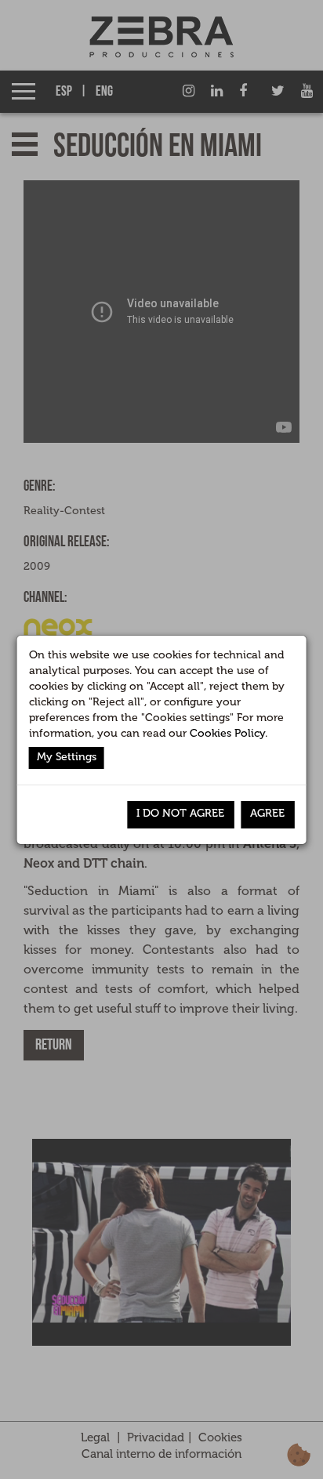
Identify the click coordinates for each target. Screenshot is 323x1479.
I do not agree (180, 813)
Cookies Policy (227, 733)
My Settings (66, 756)
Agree (267, 813)
